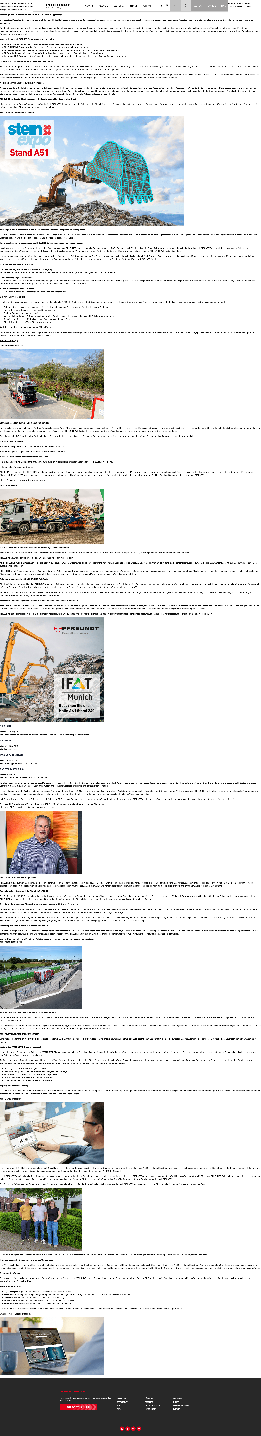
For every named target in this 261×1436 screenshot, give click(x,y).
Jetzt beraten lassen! (9, 485)
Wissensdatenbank (181, 1405)
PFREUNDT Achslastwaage (37, 938)
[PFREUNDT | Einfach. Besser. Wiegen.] (55, 6)
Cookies (120, 1409)
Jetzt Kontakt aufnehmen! (11, 941)
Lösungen (88, 5)
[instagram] (122, 1428)
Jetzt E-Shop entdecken (10, 1098)
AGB (118, 1405)
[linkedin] (139, 1428)
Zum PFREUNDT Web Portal (12, 345)
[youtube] (133, 1428)
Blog (223, 5)
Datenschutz (122, 1402)
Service (133, 5)
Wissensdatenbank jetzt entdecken (15, 1313)
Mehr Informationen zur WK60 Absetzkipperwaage (22, 480)
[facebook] (127, 1428)
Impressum (121, 1398)
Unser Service (151, 1409)
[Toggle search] (161, 5)
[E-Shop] (175, 5)
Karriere (212, 5)
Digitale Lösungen (152, 1405)
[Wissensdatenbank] (186, 5)
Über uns (198, 5)
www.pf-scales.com (45, 807)
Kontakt (147, 5)
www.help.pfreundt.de (16, 1254)
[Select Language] (167, 5)
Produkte (103, 5)
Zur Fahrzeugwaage (9, 340)
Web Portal (119, 5)
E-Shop (176, 1402)
